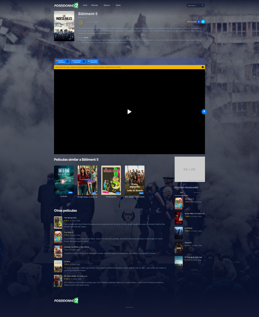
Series (118, 5)
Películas (94, 5)
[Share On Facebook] (199, 22)
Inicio (85, 5)
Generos (107, 5)
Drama (86, 37)
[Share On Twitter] (203, 22)
